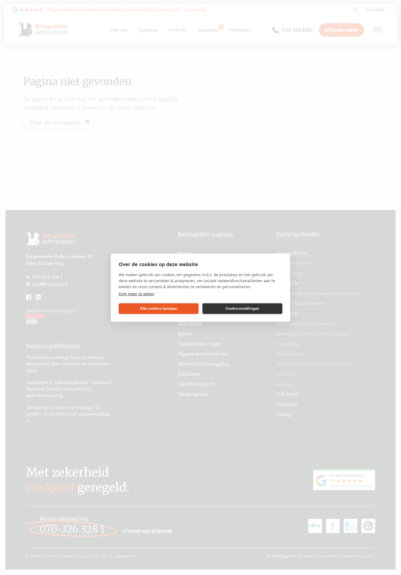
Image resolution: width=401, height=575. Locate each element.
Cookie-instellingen (242, 308)
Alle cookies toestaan (158, 308)
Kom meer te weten (136, 293)
